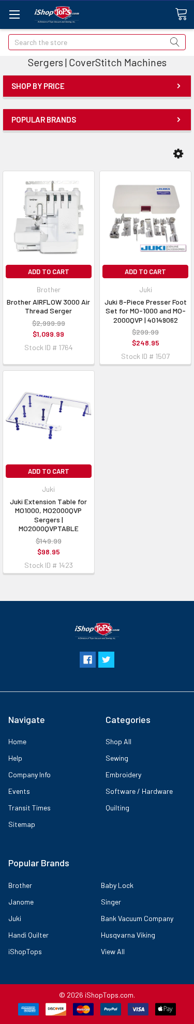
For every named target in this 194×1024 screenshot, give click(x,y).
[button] (178, 153)
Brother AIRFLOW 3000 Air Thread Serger (48, 306)
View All (113, 951)
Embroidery (123, 774)
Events (19, 791)
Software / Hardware (139, 791)
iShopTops (25, 951)
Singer (111, 901)
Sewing (117, 758)
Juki (14, 918)
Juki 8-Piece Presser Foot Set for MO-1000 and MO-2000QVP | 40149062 (146, 310)
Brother (20, 885)
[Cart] (184, 14)
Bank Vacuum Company (137, 918)
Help (15, 758)
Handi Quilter (28, 934)
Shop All (118, 741)
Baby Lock (117, 885)
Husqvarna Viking (128, 934)
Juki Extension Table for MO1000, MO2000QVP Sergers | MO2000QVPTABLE (48, 515)
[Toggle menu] (14, 14)
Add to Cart (48, 271)
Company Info (29, 774)
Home (17, 741)
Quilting (117, 807)
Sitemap (21, 824)
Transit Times (29, 807)
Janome (21, 901)
